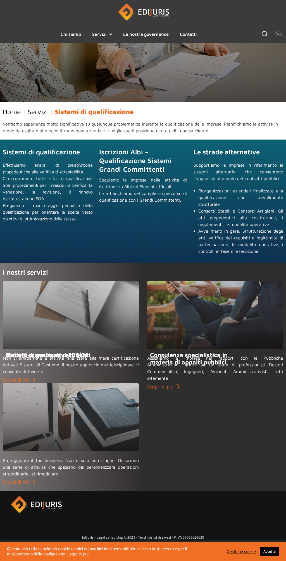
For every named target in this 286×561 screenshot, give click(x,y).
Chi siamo (71, 34)
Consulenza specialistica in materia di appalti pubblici (189, 358)
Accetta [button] (269, 551)
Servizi (99, 34)
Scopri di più (16, 380)
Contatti (188, 34)
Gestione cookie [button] (241, 551)
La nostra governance (146, 34)
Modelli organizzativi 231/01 (47, 355)
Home (12, 111)
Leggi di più (78, 553)
